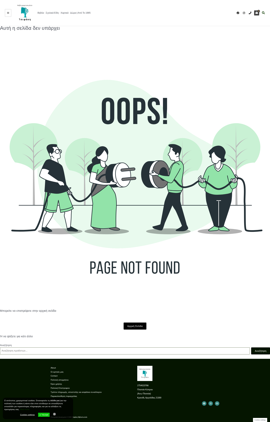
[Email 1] (217, 403)
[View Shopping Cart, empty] (256, 12)
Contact (54, 376)
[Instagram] (244, 13)
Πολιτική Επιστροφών (60, 388)
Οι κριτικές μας (57, 372)
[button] (263, 13)
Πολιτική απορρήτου (60, 380)
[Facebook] (238, 13)
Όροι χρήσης (56, 384)
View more (24, 409)
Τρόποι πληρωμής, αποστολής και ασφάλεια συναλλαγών (76, 392)
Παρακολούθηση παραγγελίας (64, 396)
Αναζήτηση (6, 345)
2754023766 (142, 385)
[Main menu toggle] (8, 13)
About (53, 368)
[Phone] (250, 13)
